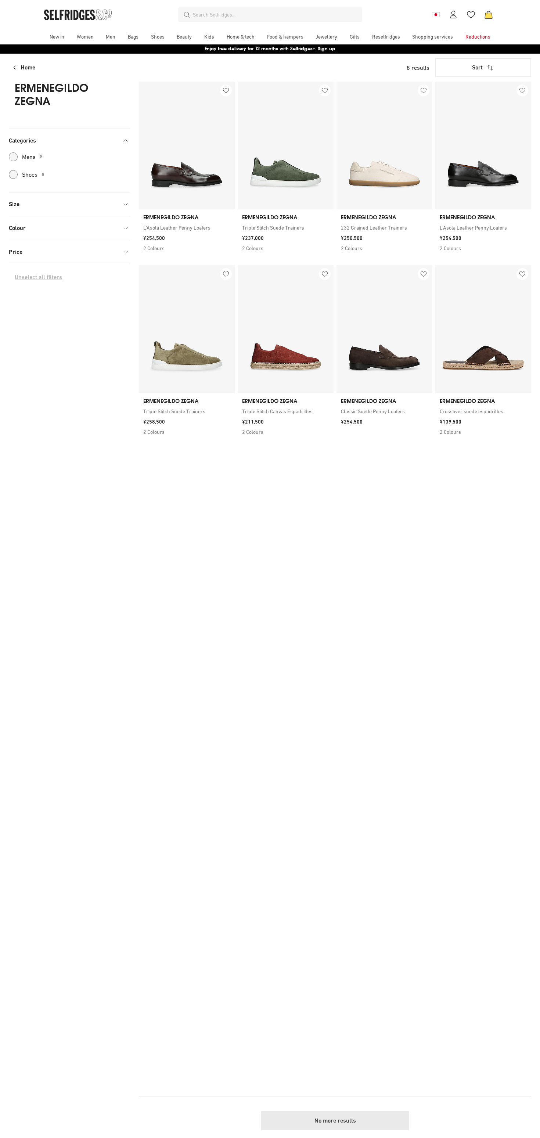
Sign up (326, 49)
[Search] (187, 14)
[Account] (453, 14)
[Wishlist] (471, 14)
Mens (32, 157)
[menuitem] (57, 36)
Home (28, 67)
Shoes (33, 174)
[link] (186, 227)
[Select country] (435, 14)
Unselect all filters (38, 277)
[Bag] (488, 14)
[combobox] (276, 14)
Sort (477, 67)
